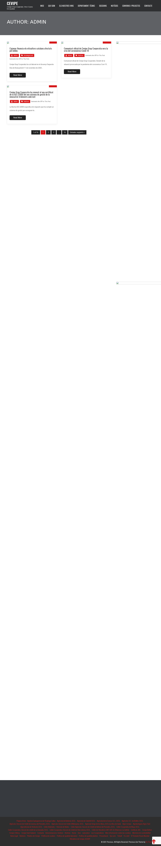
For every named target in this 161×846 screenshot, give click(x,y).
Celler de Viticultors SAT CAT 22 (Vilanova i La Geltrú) (110, 830)
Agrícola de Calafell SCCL (86, 821)
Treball (119, 836)
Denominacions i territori (54, 833)
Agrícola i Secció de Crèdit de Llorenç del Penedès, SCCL (30, 824)
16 (65, 132)
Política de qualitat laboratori (67, 836)
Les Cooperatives (97, 833)
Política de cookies (48, 836)
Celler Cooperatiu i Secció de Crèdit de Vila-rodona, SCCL (70, 830)
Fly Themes (150, 842)
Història (67, 833)
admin (16, 55)
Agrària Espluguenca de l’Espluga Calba (41, 821)
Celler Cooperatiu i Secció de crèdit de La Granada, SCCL (28, 830)
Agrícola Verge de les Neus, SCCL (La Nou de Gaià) (103, 824)
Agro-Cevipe (127, 824)
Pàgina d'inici (21, 821)
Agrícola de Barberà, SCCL (66, 821)
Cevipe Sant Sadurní (29, 833)
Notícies (80, 55)
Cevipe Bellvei (147, 830)
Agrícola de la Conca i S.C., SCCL (108, 821)
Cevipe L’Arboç (14, 833)
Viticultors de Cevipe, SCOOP (80, 839)
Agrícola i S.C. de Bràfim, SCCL (132, 821)
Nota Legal (14, 836)
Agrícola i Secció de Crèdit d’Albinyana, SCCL (68, 824)
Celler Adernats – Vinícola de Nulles (56, 827)
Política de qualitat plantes (88, 836)
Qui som (113, 836)
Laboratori (86, 833)
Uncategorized (28, 55)
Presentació (103, 836)
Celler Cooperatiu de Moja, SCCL (127, 827)
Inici (79, 833)
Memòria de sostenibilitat (141, 833)
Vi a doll (126, 836)
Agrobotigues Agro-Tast (141, 824)
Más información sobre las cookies (118, 833)
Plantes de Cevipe (33, 836)
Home (74, 833)
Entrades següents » (77, 132)
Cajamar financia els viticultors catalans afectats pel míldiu (31, 49)
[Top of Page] (154, 841)
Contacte (40, 833)
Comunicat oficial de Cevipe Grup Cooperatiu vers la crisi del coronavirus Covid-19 (86, 49)
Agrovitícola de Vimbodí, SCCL (31, 827)
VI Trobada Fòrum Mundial (140, 836)
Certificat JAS (135, 830)
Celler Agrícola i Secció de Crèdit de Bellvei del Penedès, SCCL (93, 827)
